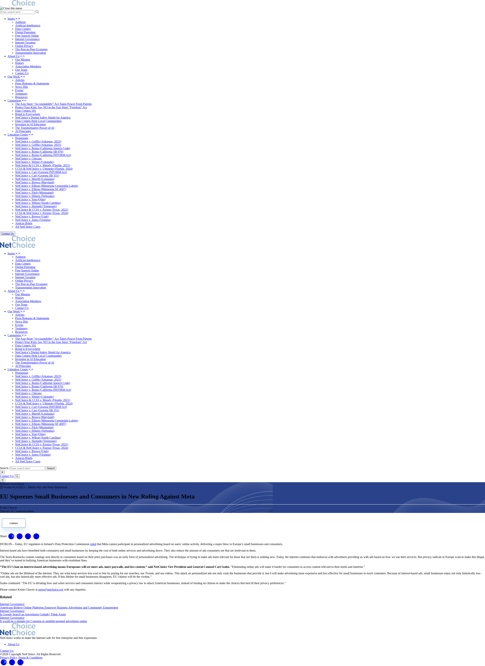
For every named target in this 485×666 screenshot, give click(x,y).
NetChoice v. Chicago (28, 158)
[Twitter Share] (12, 536)
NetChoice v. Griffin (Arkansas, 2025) (38, 144)
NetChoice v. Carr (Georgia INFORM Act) (41, 172)
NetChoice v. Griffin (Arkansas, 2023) (38, 141)
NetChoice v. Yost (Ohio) (30, 199)
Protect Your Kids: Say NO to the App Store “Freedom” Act (51, 107)
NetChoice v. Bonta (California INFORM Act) (43, 155)
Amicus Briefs (23, 223)
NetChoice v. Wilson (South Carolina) (38, 202)
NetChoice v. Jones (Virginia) (33, 219)
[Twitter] (4, 662)
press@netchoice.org (50, 589)
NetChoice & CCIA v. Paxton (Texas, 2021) (41, 209)
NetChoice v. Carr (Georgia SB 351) (37, 175)
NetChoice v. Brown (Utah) (31, 216)
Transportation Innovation (30, 52)
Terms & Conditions (30, 657)
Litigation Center (18, 134)
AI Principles (23, 131)
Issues (12, 18)
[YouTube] (20, 662)
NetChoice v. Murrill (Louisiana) (34, 179)
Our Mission (22, 59)
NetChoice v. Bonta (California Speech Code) (42, 148)
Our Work (14, 76)
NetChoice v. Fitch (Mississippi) (34, 192)
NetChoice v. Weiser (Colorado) (34, 162)
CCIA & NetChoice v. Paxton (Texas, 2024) (41, 213)
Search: (4, 468)
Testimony (21, 93)
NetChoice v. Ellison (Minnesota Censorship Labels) (46, 185)
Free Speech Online (27, 35)
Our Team (21, 69)
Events (19, 90)
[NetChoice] (242, 3)
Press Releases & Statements (32, 83)
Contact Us (22, 73)
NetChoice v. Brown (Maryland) (34, 182)
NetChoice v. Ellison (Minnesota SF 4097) (40, 189)
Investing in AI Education (30, 124)
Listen (14, 523)
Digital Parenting (25, 32)
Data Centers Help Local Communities (38, 121)
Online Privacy (24, 46)
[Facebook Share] (20, 536)
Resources (21, 97)
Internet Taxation (25, 42)
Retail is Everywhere (27, 114)
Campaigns (15, 100)
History (19, 63)
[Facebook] (12, 662)
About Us (14, 56)
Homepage (21, 138)
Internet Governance (27, 39)
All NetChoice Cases (27, 226)
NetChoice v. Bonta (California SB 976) (39, 151)
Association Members (28, 66)
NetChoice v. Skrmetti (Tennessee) (36, 206)
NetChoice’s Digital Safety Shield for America (42, 117)
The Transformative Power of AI (34, 127)
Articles (19, 80)
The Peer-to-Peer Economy (31, 49)
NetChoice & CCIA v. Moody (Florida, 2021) (42, 165)
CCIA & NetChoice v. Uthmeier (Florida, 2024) (44, 168)
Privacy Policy (8, 657)
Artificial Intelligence (27, 25)
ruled (93, 544)
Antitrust (20, 22)
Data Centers (23, 29)
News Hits (21, 86)
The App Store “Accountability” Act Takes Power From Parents (53, 104)
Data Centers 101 (25, 110)
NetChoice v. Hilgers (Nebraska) (34, 196)
